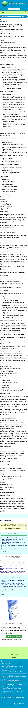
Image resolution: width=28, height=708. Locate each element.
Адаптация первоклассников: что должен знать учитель (14, 537)
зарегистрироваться (21, 525)
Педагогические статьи (11, 19)
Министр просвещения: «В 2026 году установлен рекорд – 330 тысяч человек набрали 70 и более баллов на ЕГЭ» (13, 572)
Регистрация (12, 9)
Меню (4, 12)
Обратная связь (14, 654)
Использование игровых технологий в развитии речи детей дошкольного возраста (13, 540)
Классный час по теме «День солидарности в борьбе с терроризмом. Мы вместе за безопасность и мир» (13, 584)
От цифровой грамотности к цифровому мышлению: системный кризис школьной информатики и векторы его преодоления (13, 550)
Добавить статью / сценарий (14, 636)
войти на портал (17, 527)
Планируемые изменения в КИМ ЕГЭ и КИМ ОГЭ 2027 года (13, 563)
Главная (2, 19)
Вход (18, 9)
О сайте (14, 657)
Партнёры (14, 651)
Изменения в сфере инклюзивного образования (11, 560)
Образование (21, 19)
